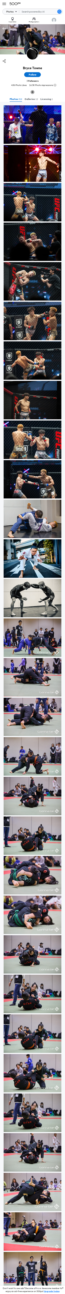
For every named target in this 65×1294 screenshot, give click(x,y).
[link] (32, 124)
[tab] (15, 99)
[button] (59, 11)
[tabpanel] (32, 698)
